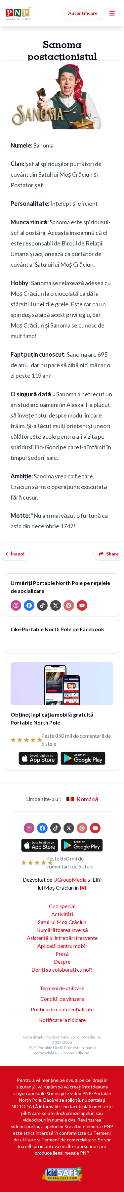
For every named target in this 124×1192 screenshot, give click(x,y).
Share (112, 553)
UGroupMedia (70, 879)
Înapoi (17, 553)
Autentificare (83, 13)
